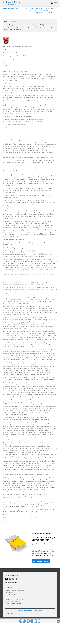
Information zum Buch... (41, 561)
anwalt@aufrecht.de (15, 603)
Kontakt (35, 610)
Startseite (6, 8)
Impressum (21, 610)
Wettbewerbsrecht (21, 8)
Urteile (12, 8)
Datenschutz (28, 610)
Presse (40, 610)
